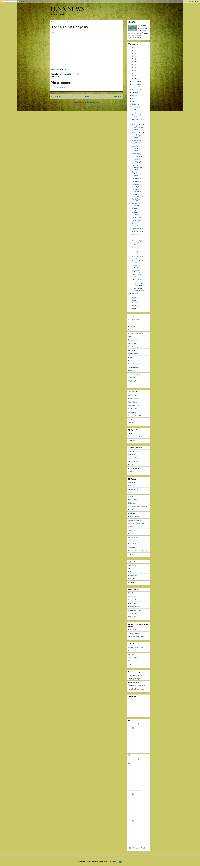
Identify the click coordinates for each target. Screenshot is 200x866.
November (135, 84)
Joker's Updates (133, 399)
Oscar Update (136, 178)
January (134, 293)
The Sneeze (132, 547)
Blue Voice (131, 454)
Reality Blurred (133, 402)
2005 (132, 303)
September (135, 90)
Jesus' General (132, 465)
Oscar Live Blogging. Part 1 (137, 190)
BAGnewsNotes (133, 451)
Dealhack (131, 654)
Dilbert (130, 336)
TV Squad (131, 419)
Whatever (131, 554)
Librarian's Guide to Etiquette (137, 506)
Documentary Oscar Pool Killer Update (137, 154)
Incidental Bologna (134, 606)
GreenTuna (143, 25)
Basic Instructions (134, 319)
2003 (132, 308)
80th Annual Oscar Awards (138, 116)
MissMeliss (131, 513)
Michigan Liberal (133, 468)
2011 (132, 70)
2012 (132, 67)
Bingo (134, 109)
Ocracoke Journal (133, 516)
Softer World (132, 371)
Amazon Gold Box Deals (136, 647)
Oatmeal (131, 360)
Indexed (130, 357)
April (134, 101)
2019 (132, 47)
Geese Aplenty (132, 499)
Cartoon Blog (132, 323)
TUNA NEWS (67, 8)
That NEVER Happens (136, 209)
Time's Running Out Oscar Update (136, 142)
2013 (132, 64)
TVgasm (130, 422)
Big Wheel (131, 596)
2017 (132, 53)
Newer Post (56, 96)
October (135, 87)
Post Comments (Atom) (91, 102)
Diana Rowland (133, 489)
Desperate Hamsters (134, 600)
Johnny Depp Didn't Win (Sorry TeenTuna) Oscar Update (138, 126)
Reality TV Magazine (134, 405)
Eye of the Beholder (135, 248)
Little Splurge (132, 657)
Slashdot (131, 582)
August (134, 92)
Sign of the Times (137, 228)
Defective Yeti (132, 486)
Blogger (119, 862)
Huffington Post (133, 461)
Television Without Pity (135, 416)
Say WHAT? (135, 223)
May (134, 98)
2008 (132, 79)
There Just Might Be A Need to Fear (137, 236)
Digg (129, 568)
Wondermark (132, 381)
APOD (130, 433)
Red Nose (131, 527)
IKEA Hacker (132, 503)
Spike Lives (131, 540)
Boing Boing (132, 565)
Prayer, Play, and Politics (136, 523)
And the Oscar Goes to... (136, 200)
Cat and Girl (132, 326)
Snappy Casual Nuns (134, 610)
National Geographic (134, 437)
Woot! (130, 664)
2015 (132, 59)
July (133, 95)
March (134, 104)
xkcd (64, 69)
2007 (132, 297)
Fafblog (130, 496)
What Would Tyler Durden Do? (137, 551)
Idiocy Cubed (132, 603)
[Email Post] (78, 74)
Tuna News (131, 593)
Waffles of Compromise (135, 617)
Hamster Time (132, 395)
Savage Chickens (133, 367)
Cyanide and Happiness (135, 333)
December (135, 81)
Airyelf (106, 862)
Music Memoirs (133, 629)
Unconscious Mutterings (136, 266)
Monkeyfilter (132, 579)
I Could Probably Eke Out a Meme (138, 284)
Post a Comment (59, 87)
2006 (132, 300)
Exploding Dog (133, 347)
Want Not (131, 661)
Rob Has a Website (134, 409)
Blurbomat (131, 482)
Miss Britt (131, 510)
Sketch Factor (132, 537)
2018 (132, 50)
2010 (132, 73)
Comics (58, 76)
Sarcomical (131, 530)
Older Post (117, 96)
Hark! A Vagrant (133, 353)
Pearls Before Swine (134, 364)
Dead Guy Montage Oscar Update (137, 167)
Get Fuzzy (131, 350)
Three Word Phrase (134, 374)
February (135, 107)
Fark (129, 572)
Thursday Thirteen (134, 633)
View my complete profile (136, 37)
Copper (130, 330)
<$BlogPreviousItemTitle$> (137, 848)
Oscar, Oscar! (136, 217)
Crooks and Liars (133, 458)
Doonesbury (132, 343)
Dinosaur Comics (133, 340)
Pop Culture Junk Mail (135, 520)
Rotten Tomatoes (133, 412)
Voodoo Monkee (133, 613)
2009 (132, 76)
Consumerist (132, 651)
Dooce (130, 493)
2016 (132, 56)
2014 (132, 62)
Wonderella (131, 377)
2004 (132, 306)
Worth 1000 (131, 440)
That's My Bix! (132, 544)
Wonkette (131, 471)
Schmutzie (131, 534)
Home (86, 96)
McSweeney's (132, 575)
